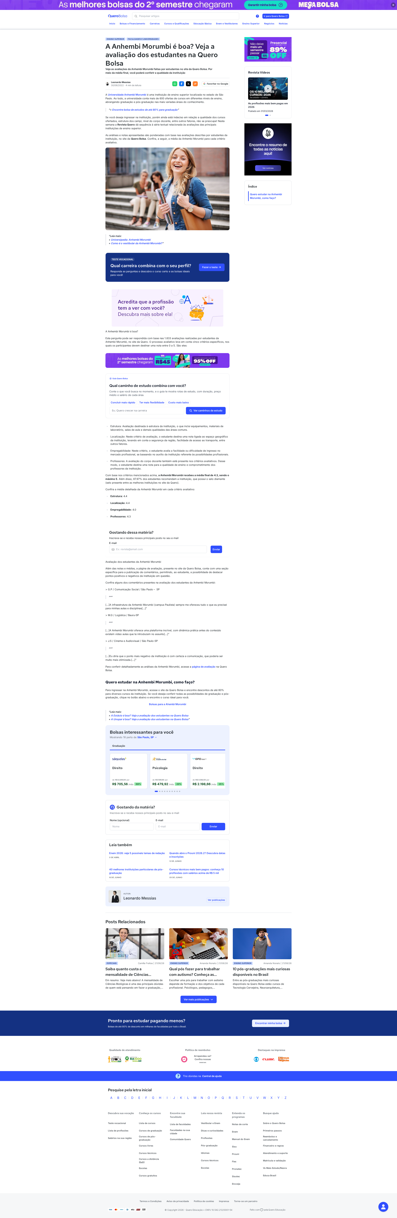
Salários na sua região (120, 1138)
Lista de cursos (147, 1123)
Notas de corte (240, 1124)
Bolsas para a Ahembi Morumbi (167, 704)
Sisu (234, 1146)
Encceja (236, 1183)
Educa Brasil (269, 1175)
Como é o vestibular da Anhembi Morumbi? (136, 243)
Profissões (206, 1138)
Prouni (235, 1154)
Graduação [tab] (118, 745)
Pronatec (237, 1169)
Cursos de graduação (150, 1130)
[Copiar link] (195, 83)
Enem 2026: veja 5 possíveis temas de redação (137, 853)
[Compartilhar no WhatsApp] (174, 83)
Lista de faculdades (180, 1124)
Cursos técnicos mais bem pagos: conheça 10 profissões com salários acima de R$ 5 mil (196, 871)
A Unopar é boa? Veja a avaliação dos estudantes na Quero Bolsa (149, 719)
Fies (234, 1161)
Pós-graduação (209, 1145)
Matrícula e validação (274, 1160)
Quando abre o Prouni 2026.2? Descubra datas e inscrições (197, 855)
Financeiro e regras (273, 1145)
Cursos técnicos (147, 1153)
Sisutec (236, 1176)
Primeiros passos (272, 1130)
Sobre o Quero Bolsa (274, 1123)
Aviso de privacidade (178, 1201)
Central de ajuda (212, 1076)
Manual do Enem (241, 1139)
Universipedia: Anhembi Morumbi (131, 239)
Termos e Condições (151, 1201)
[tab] (156, 791)
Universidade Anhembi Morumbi (127, 94)
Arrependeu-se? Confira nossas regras (202, 1059)
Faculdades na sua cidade (180, 1132)
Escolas (143, 1168)
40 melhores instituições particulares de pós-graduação (136, 871)
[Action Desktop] (167, 360)
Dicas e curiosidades (212, 1130)
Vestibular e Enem (210, 1123)
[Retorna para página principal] (117, 16)
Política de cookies (204, 1201)
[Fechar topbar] (393, 4)
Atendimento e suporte (275, 1153)
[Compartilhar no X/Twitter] (188, 83)
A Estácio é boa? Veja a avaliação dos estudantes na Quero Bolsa (149, 715)
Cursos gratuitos (148, 1175)
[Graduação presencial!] (268, 49)
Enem (235, 1131)
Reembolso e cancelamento (270, 1138)
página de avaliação (203, 666)
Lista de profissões (118, 1130)
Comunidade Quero (180, 1139)
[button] (383, 1207)
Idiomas (205, 1153)
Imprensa (224, 1201)
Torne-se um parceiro (245, 1201)
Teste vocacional (117, 1123)
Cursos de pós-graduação (147, 1138)
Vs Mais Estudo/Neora (275, 1168)
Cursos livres (146, 1145)
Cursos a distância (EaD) (149, 1161)
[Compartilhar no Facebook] (181, 83)
